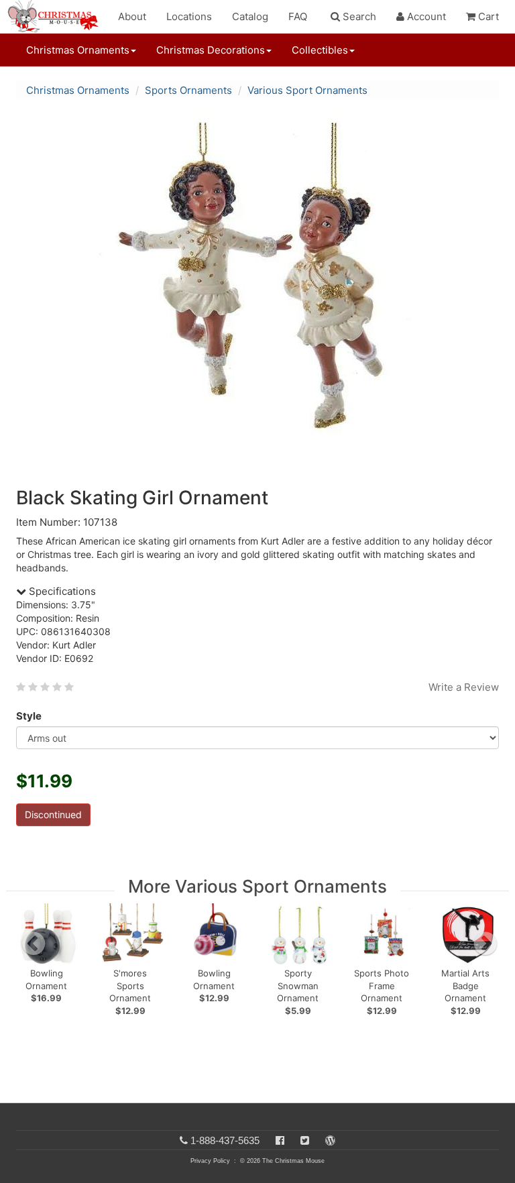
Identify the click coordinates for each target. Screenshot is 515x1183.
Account (425, 16)
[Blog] (330, 1140)
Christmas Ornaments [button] (77, 50)
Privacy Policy (210, 1161)
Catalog (250, 16)
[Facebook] (280, 1140)
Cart (487, 16)
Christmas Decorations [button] (210, 50)
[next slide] (485, 943)
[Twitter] (304, 1140)
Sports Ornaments (188, 90)
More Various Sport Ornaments (257, 886)
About (132, 16)
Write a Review (463, 687)
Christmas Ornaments (77, 90)
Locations (189, 16)
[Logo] (57, 17)
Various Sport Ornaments (307, 90)
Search (358, 16)
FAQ (297, 16)
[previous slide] (33, 943)
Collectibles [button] (320, 50)
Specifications (61, 591)
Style (29, 716)
